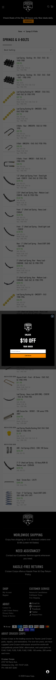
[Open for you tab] (48, 672)
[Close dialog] (52, 316)
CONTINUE (28, 355)
